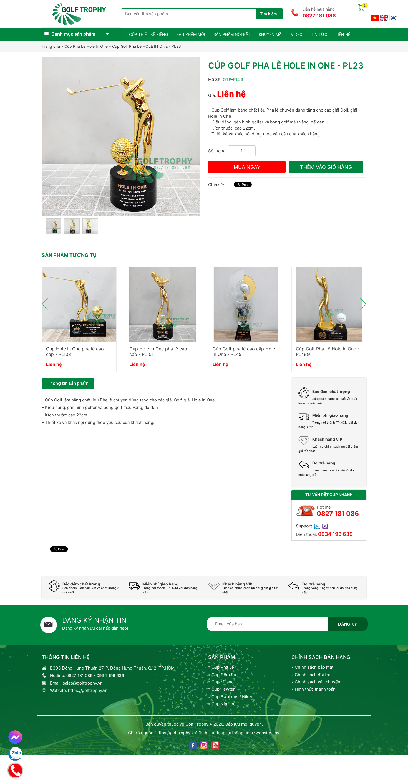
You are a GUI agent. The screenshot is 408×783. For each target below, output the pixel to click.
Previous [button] (45, 304)
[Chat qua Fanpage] (15, 737)
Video (297, 34)
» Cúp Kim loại (222, 703)
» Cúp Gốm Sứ (222, 674)
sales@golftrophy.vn (83, 683)
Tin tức (319, 34)
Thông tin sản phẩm (68, 383)
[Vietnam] (375, 17)
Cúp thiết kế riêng (148, 34)
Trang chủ (51, 46)
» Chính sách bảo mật (312, 667)
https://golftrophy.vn (88, 690)
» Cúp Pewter (221, 689)
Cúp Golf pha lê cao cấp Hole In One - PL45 (244, 351)
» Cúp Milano (221, 682)
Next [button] (363, 304)
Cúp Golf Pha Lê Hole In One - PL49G (327, 351)
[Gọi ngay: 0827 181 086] (15, 769)
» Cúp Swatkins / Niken (230, 696)
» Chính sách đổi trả (310, 674)
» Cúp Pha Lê (221, 667)
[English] (384, 17)
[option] (79, 322)
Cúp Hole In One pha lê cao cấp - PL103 (75, 351)
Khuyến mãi (271, 34)
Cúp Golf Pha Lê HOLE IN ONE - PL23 (146, 46)
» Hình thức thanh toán (313, 689)
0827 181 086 (319, 16)
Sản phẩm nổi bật (231, 34)
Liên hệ (343, 34)
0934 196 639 (335, 534)
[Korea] (393, 17)
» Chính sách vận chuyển (315, 682)
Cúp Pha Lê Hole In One (86, 46)
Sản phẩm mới (190, 34)
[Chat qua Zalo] (15, 754)
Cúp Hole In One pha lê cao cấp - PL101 (158, 351)
